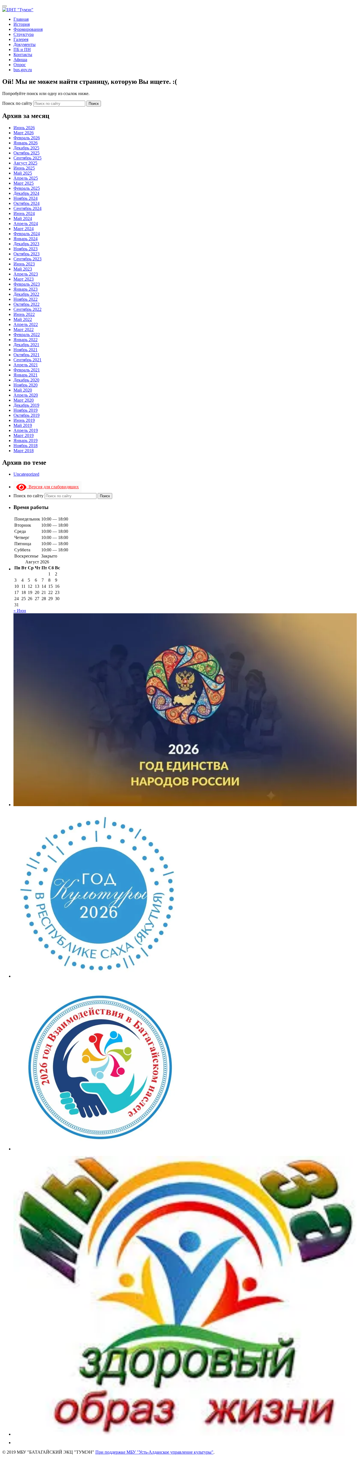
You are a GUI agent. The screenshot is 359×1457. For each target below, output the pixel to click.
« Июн (19, 610)
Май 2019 (22, 425)
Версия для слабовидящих (52, 486)
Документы (24, 44)
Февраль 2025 (26, 188)
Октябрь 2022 (26, 304)
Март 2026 (23, 132)
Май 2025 (22, 173)
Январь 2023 (25, 289)
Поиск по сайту (17, 103)
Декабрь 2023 (26, 243)
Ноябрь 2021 (25, 349)
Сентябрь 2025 (27, 158)
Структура (23, 34)
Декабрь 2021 (26, 344)
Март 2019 (23, 435)
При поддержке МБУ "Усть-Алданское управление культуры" (154, 1452)
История (21, 24)
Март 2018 (23, 450)
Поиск (94, 103)
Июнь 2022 (24, 314)
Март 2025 (23, 183)
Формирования (28, 29)
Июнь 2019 (24, 420)
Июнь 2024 (24, 213)
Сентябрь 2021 (27, 359)
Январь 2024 (25, 238)
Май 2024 (22, 218)
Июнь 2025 (24, 168)
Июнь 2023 (24, 264)
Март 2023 (23, 279)
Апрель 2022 (25, 324)
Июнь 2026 (24, 127)
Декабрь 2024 (26, 193)
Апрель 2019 (25, 430)
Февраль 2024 (26, 233)
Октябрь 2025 (26, 153)
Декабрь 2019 (26, 405)
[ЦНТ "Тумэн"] (17, 9)
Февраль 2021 (26, 369)
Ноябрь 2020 (25, 385)
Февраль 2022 (26, 334)
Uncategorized (26, 474)
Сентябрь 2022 (27, 309)
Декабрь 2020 (26, 380)
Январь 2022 (25, 339)
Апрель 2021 (25, 364)
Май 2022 (22, 319)
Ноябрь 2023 (25, 248)
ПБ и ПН (22, 49)
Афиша (20, 59)
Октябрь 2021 (26, 354)
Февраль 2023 (26, 284)
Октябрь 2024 (26, 203)
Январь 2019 (25, 440)
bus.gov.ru (22, 69)
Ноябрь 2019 (25, 410)
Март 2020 (23, 400)
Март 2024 (23, 228)
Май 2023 (22, 269)
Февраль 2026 (26, 137)
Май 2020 (22, 390)
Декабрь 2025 (26, 147)
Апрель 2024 (25, 223)
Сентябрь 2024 (27, 208)
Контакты (22, 54)
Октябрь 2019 (26, 415)
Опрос (19, 64)
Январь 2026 (25, 142)
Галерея (20, 39)
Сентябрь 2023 (27, 258)
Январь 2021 (25, 375)
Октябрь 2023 (26, 253)
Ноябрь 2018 (25, 445)
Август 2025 (25, 163)
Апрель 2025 (25, 178)
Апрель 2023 (25, 274)
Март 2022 (23, 329)
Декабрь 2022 (26, 294)
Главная (21, 19)
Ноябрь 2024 (25, 198)
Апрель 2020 (25, 395)
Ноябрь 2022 (25, 299)
